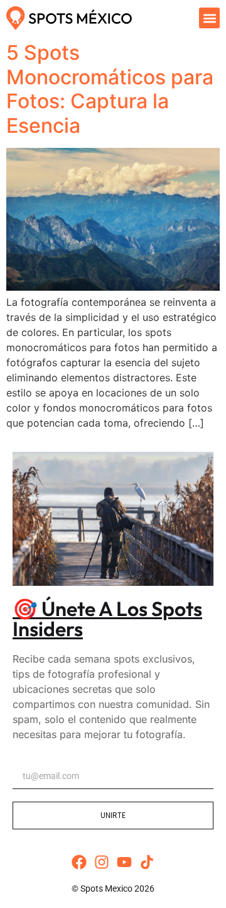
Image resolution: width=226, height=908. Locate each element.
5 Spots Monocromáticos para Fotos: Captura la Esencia (109, 88)
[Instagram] (101, 862)
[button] (209, 18)
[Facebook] (79, 862)
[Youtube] (124, 862)
